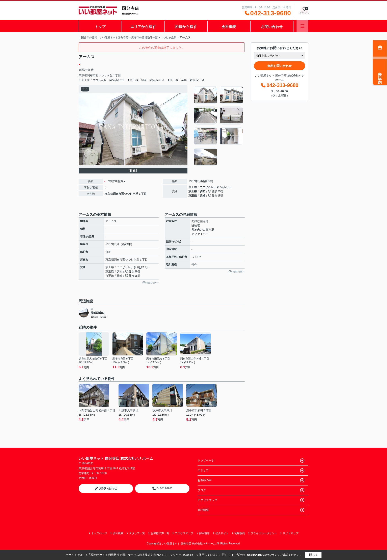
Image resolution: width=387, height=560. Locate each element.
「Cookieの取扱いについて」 (261, 555)
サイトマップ (291, 533)
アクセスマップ (207, 500)
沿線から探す (186, 27)
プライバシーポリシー (264, 533)
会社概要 (229, 27)
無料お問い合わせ (279, 65)
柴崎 (202, 195)
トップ (100, 27)
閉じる (313, 554)
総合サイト (222, 533)
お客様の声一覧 (160, 533)
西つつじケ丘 (104, 75)
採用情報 (204, 533)
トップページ (206, 460)
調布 (202, 191)
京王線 (192, 187)
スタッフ (203, 470)
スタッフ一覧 (137, 533)
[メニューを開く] (302, 26)
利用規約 (239, 533)
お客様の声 (205, 480)
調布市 (91, 75)
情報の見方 (153, 283)
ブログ (202, 490)
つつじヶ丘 (207, 187)
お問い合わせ (272, 27)
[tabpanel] (218, 126)
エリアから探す (143, 27)
